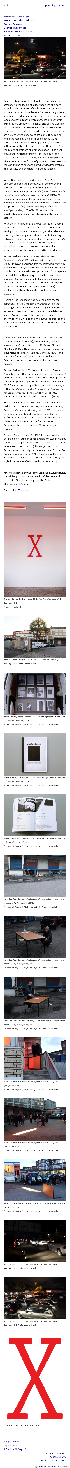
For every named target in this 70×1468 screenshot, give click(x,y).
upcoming (50, 5)
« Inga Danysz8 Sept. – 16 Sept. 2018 (16, 1445)
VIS (6, 5)
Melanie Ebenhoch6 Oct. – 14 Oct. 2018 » (53, 1457)
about (62, 5)
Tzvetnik (23, 490)
